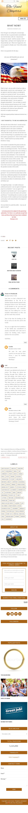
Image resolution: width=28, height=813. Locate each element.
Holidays (18, 476)
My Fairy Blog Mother (17, 803)
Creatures (10, 497)
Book (15, 473)
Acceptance (8, 492)
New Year (3, 481)
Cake (18, 495)
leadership (8, 519)
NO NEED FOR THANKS (6, 722)
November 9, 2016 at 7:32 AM (15, 348)
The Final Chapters (14, 9)
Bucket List (12, 495)
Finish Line (12, 500)
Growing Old (21, 489)
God (22, 503)
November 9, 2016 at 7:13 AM (11, 295)
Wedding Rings (10, 516)
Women (17, 516)
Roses (2, 513)
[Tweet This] (7, 240)
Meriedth (22, 508)
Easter (8, 484)
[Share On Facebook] (10, 240)
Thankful (12, 487)
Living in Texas (21, 484)
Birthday (15, 481)
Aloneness (13, 489)
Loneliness (19, 479)
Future (12, 479)
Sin (19, 471)
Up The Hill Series (20, 487)
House (19, 505)
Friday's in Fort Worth (7, 503)
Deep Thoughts (5, 468)
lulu (10, 408)
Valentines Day (5, 489)
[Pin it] (15, 240)
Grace (15, 471)
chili (2, 519)
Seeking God (4, 487)
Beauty (9, 481)
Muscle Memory (20, 511)
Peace (2, 476)
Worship (23, 516)
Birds (14, 492)
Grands (13, 484)
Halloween (4, 505)
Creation (13, 468)
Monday (3, 511)
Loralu (11, 346)
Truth (10, 473)
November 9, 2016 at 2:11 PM (14, 410)
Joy (2, 492)
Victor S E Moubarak (11, 293)
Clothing (3, 497)
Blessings (21, 481)
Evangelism (4, 500)
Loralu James (10, 801)
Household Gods (5, 508)
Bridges (19, 492)
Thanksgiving (5, 479)
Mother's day (10, 511)
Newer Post (6, 457)
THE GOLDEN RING (5, 675)
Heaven (12, 476)
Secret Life (9, 513)
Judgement (15, 508)
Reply (25, 342)
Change (20, 473)
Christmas (20, 468)
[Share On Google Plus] (13, 240)
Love (2, 471)
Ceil (6, 365)
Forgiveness (9, 471)
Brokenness (4, 495)
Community (4, 473)
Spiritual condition (19, 513)
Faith (7, 476)
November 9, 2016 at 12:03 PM (11, 367)
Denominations (19, 497)
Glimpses (17, 503)
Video (2, 516)
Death (3, 484)
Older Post (22, 457)
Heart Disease (12, 505)
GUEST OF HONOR (5, 698)
